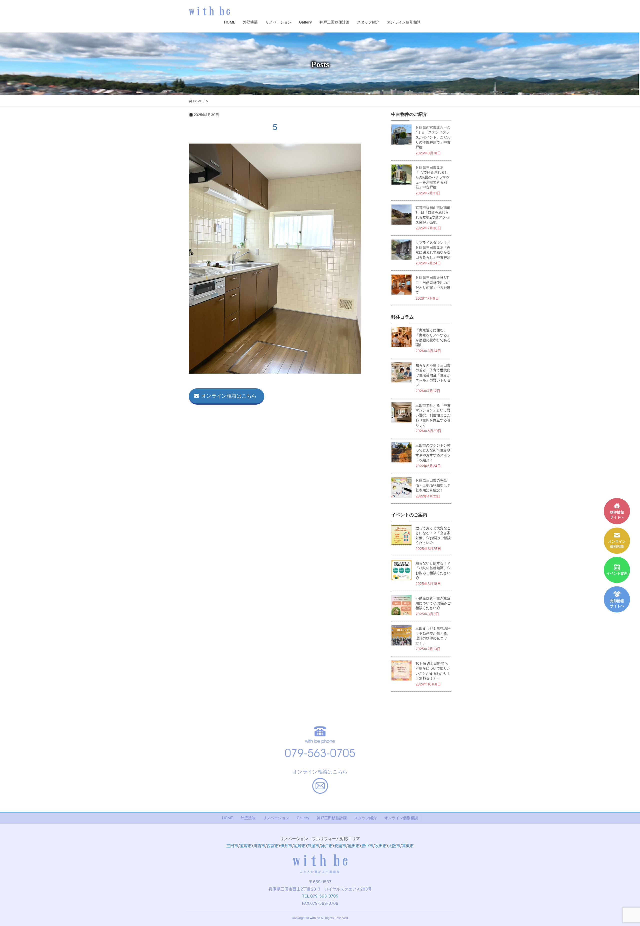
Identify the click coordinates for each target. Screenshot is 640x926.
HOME (227, 817)
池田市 (354, 845)
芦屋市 (313, 845)
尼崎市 (300, 845)
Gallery (303, 817)
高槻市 (408, 845)
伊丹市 (286, 845)
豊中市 (367, 845)
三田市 (232, 845)
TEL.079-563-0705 (320, 895)
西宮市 (273, 845)
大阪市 (394, 845)
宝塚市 (246, 845)
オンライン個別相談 (401, 817)
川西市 (259, 845)
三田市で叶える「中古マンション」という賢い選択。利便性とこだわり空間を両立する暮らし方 (433, 415)
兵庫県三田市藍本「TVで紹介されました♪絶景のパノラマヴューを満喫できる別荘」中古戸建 (432, 177)
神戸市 (327, 845)
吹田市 (381, 845)
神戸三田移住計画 (332, 817)
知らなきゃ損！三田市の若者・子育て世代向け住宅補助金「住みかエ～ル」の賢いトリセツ (433, 375)
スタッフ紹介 (365, 817)
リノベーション (276, 817)
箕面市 (340, 845)
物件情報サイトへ (617, 514)
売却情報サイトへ (617, 603)
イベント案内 (617, 573)
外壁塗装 (248, 817)
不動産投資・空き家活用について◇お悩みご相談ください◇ (433, 603)
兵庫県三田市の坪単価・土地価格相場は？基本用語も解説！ (433, 485)
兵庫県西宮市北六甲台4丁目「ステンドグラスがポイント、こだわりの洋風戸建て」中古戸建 (433, 137)
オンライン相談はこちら (229, 396)
